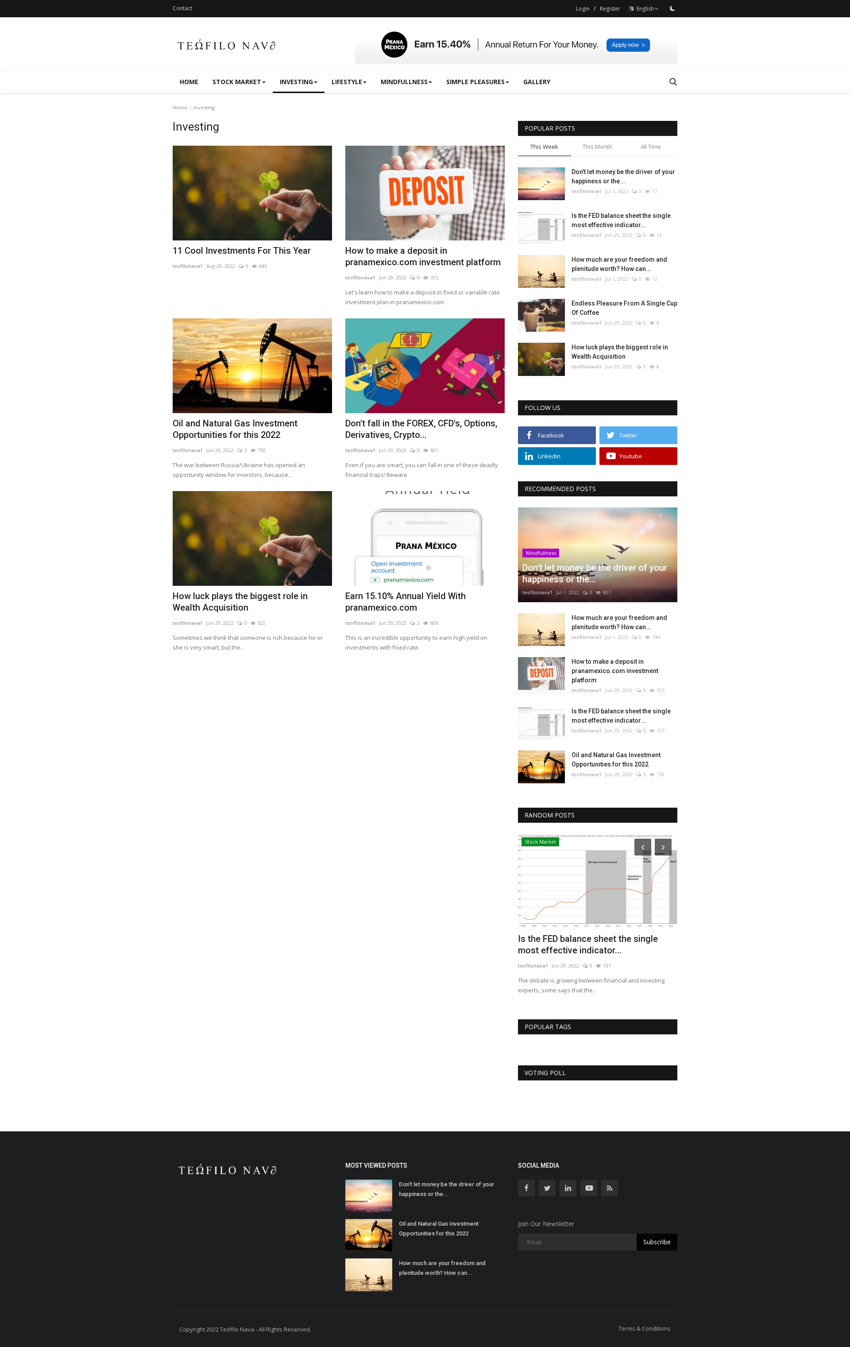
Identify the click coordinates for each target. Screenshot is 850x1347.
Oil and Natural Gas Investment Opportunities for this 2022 (235, 429)
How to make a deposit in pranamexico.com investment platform (423, 256)
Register (610, 8)
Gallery (536, 81)
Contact (182, 8)
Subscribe (657, 1242)
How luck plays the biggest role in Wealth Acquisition (240, 602)
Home (189, 81)
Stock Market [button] (236, 81)
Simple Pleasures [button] (475, 81)
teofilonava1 (188, 266)
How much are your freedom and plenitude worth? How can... (619, 264)
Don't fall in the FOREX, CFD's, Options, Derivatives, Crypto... (421, 429)
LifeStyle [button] (347, 81)
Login (583, 8)
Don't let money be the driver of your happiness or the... (623, 176)
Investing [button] (296, 81)
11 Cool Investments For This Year (242, 250)
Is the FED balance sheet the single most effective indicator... (621, 220)
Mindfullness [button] (404, 81)
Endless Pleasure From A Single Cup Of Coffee (624, 308)
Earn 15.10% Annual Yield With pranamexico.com (405, 602)
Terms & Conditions (644, 1328)
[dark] (672, 8)
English (644, 8)
